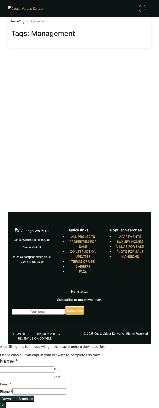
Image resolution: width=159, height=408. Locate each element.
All (14, 62)
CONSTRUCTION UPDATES (83, 254)
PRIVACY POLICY (48, 334)
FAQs (83, 271)
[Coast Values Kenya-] (26, 8)
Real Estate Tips (99, 72)
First (57, 370)
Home (15, 21)
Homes (97, 62)
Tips (119, 72)
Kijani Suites (116, 62)
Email (5, 384)
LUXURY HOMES (130, 241)
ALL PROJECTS (83, 237)
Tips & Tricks (137, 72)
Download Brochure (17, 399)
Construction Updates (37, 62)
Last (57, 377)
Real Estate (138, 62)
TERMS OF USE (83, 261)
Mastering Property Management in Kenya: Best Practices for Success (30, 162)
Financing (80, 62)
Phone (6, 391)
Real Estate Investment (66, 72)
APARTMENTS (130, 237)
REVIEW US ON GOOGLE (35, 338)
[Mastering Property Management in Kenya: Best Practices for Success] (30, 92)
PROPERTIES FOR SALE (82, 244)
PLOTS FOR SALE (130, 251)
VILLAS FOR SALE (130, 246)
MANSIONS (130, 256)
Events (62, 62)
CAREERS (82, 266)
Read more (20, 197)
